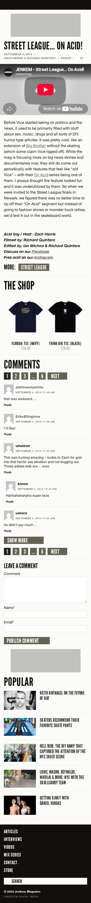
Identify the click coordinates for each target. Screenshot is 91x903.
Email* (9, 622)
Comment (12, 574)
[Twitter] (64, 870)
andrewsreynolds (29, 387)
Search (7, 881)
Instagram (43, 257)
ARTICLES (11, 831)
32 (79, 58)
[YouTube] (82, 870)
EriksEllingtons (28, 416)
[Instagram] (71, 870)
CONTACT (10, 862)
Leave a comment (21, 566)
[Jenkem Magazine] (45, 5)
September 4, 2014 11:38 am (35, 392)
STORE (8, 870)
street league (34, 267)
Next (55, 376)
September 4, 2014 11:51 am (35, 518)
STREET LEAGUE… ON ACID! (43, 45)
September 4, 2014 (18, 54)
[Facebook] (57, 870)
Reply (8, 405)
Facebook (41, 251)
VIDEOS (66, 58)
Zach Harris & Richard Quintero (30, 58)
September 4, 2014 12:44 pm (37, 488)
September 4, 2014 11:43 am (35, 450)
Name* (9, 607)
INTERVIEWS (13, 839)
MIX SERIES (12, 855)
